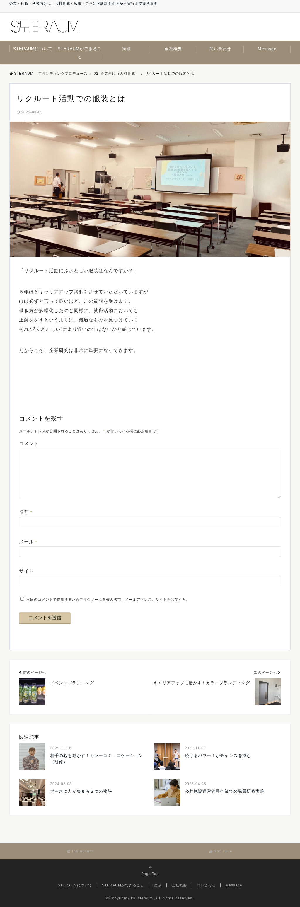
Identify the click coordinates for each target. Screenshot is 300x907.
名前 (25, 512)
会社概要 (173, 48)
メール (28, 541)
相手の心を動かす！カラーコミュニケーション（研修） (96, 758)
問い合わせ (220, 48)
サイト (26, 571)
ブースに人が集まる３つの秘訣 (81, 791)
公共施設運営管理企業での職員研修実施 (225, 791)
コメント (29, 443)
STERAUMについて (33, 48)
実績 (126, 48)
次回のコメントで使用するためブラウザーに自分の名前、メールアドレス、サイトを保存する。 (108, 600)
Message (267, 48)
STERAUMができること (80, 52)
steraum (145, 898)
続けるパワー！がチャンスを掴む (218, 755)
